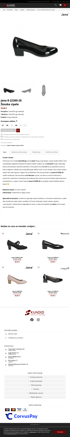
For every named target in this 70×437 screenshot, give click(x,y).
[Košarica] (60, 5)
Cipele (9, 145)
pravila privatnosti (12, 433)
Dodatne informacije (19, 152)
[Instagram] (38, 321)
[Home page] (3, 10)
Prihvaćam (60, 432)
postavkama (32, 432)
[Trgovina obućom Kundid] (9, 5)
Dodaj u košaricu (8, 130)
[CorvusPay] (21, 416)
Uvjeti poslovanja (36, 381)
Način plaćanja (36, 385)
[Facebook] (32, 321)
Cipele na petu (15, 145)
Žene (22, 145)
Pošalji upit (36, 152)
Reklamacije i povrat (36, 393)
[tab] (5, 152)
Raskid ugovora (36, 397)
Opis (4, 152)
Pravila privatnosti (36, 377)
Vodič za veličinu (52, 152)
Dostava (36, 389)
